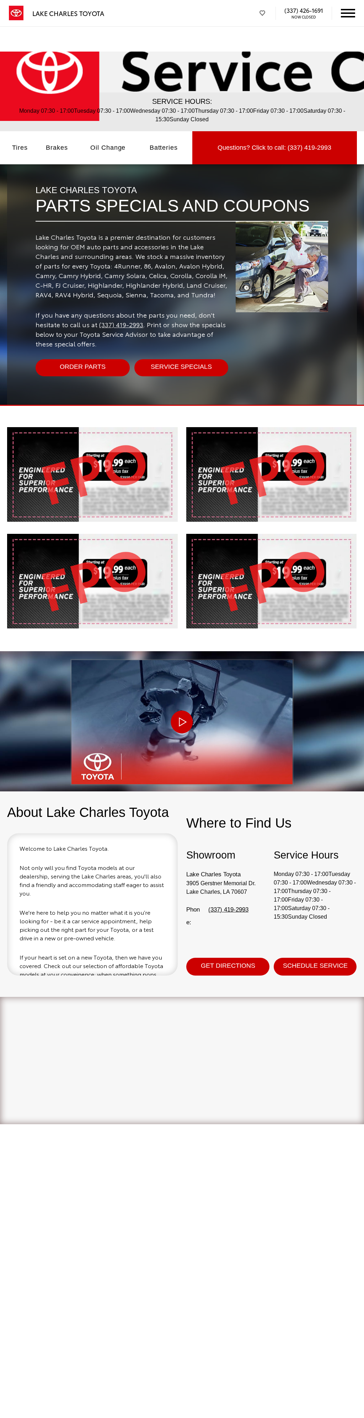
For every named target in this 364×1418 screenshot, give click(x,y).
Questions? (274, 147)
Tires (20, 147)
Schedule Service (315, 965)
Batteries (164, 147)
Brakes (57, 147)
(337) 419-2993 (121, 324)
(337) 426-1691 (303, 10)
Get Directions (228, 965)
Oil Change (107, 147)
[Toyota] (16, 13)
